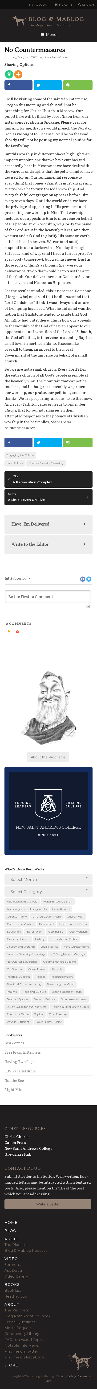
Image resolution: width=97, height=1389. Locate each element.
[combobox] (48, 879)
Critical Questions (19, 1322)
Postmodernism (62, 976)
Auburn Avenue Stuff (57, 901)
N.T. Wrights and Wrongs (67, 954)
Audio (11, 1239)
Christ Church (17, 1136)
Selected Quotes (17, 999)
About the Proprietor (48, 757)
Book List (12, 1290)
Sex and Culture (44, 999)
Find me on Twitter (21, 1351)
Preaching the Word (60, 984)
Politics (40, 976)
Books (12, 1284)
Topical (39, 1014)
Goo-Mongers (78, 931)
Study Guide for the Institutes (26, 1006)
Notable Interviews (21, 1345)
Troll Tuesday (58, 1014)
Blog (10, 1230)
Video (11, 1258)
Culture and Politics (20, 924)
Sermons (12, 1264)
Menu (51, 34)
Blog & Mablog (57, 19)
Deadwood (46, 924)
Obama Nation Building (59, 961)
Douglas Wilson (56, 57)
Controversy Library (21, 1333)
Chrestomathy (17, 916)
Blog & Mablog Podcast (25, 1250)
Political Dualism (18, 976)
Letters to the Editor (63, 939)
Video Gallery (16, 1276)
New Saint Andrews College (28, 1148)
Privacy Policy (66, 1376)
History (40, 939)
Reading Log (15, 1296)
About (12, 1304)
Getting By (55, 931)
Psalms (12, 991)
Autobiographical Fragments (27, 909)
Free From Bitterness (22, 1052)
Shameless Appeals (74, 999)
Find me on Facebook (24, 1357)
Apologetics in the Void (22, 901)
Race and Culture (34, 991)
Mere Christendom (76, 946)
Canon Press (15, 1142)
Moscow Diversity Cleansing (46, 463)
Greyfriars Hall (17, 1154)
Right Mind (14, 1089)
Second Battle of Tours (66, 991)
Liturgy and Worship (21, 946)
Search (88, 4)
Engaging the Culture (20, 455)
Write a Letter (48, 1204)
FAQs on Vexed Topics (24, 1339)
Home (11, 1222)
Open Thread (37, 969)
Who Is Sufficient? (19, 1022)
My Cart (65, 4)
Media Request (18, 1328)
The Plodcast (16, 1244)
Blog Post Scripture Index (27, 1316)
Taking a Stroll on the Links (70, 1006)
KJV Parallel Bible (20, 1071)
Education (14, 931)
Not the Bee (14, 1080)
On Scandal (15, 969)
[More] (18, 74)
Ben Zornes (14, 1042)
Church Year (75, 916)
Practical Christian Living (24, 984)
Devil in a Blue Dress (73, 924)
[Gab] (9, 74)
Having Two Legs (19, 1061)
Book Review (61, 909)
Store (11, 1365)
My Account (39, 4)
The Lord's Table (17, 1014)
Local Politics (15, 463)
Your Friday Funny (49, 1022)
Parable (57, 969)
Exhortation (34, 931)
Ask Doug (13, 1270)
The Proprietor (17, 1310)
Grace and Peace (18, 939)
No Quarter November (22, 961)
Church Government (46, 916)
